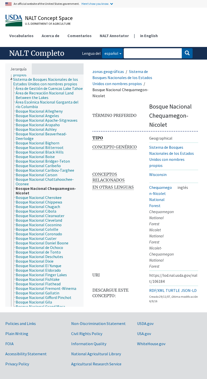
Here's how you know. (95, 4)
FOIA (9, 343)
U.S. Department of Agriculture (48, 24)
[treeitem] (50, 81)
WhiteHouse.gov (151, 343)
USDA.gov (145, 323)
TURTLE (173, 290)
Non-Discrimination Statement (98, 323)
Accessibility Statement (26, 353)
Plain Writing (16, 333)
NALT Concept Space (49, 17)
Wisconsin (158, 174)
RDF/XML (157, 290)
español (110, 53)
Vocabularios (21, 35)
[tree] (44, 190)
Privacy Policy (17, 363)
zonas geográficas (108, 71)
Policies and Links (20, 323)
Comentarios (79, 35)
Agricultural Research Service (96, 363)
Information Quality (88, 343)
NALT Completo (36, 53)
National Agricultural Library (96, 353)
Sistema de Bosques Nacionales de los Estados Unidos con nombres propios (122, 77)
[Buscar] (187, 53)
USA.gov (144, 333)
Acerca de (50, 35)
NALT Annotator (114, 35)
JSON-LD (189, 290)
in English (149, 35)
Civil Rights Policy (86, 333)
